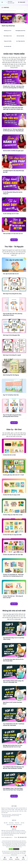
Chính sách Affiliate (21, 844)
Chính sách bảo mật (6, 816)
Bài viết (5, 822)
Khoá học (6, 7)
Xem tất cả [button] (14, 239)
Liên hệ (22, 822)
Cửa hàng (11, 822)
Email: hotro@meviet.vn (6, 837)
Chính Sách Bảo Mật (6, 845)
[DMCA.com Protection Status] (14, 849)
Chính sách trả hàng (15, 815)
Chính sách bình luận (15, 845)
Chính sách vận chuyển (6, 814)
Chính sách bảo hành (6, 815)
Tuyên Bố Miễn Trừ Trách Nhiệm (12, 844)
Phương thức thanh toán (16, 814)
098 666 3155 (23, 837)
